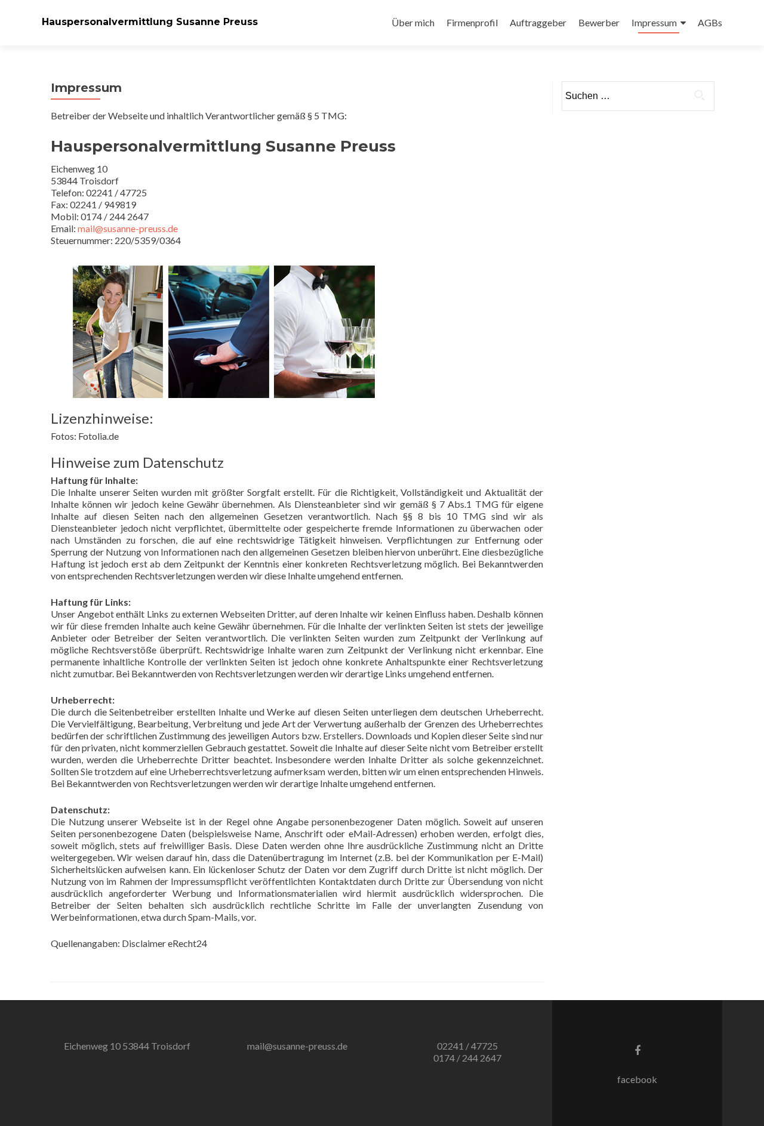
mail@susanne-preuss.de (128, 228)
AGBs (710, 22)
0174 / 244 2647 (467, 1057)
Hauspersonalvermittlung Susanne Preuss (150, 21)
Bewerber (599, 22)
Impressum (654, 22)
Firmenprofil (472, 22)
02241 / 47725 (467, 1045)
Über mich (413, 22)
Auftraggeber (538, 22)
